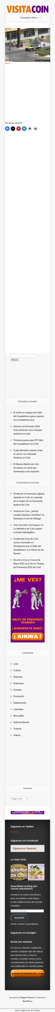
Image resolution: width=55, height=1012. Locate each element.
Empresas (18, 683)
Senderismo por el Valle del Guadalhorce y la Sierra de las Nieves (28, 550)
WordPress (27, 1001)
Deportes (18, 677)
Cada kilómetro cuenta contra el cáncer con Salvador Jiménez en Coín (28, 454)
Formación (18, 696)
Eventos (17, 690)
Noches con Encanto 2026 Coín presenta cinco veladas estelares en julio (27, 430)
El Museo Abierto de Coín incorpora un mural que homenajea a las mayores (26, 468)
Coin (15, 664)
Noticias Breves (21, 722)
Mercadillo (18, 716)
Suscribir (19, 917)
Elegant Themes (27, 998)
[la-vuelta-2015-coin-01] (27, 61)
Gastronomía (19, 703)
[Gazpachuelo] (36, 872)
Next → (9, 63)
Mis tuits (15, 832)
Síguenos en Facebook (24, 840)
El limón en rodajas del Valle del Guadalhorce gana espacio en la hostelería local (28, 416)
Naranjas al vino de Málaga (27, 518)
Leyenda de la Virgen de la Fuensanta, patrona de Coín (28, 501)
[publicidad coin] (28, 641)
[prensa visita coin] (27, 977)
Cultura (17, 670)
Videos (16, 735)
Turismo (17, 729)
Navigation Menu (29, 18)
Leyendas (18, 709)
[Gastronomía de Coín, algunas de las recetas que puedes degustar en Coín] (19, 872)
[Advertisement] (27, 93)
